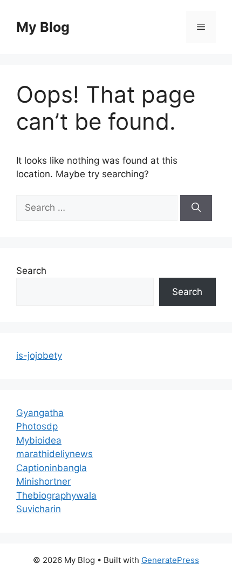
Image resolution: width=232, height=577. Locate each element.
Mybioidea (39, 440)
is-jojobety (39, 355)
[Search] (196, 208)
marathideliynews (54, 453)
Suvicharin (38, 509)
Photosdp (37, 426)
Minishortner (43, 481)
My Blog (43, 27)
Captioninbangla (51, 467)
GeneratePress (170, 560)
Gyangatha (40, 412)
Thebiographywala (56, 495)
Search (31, 270)
